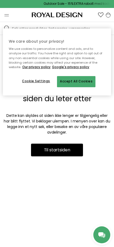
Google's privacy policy (70, 67)
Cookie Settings (36, 81)
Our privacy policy (36, 67)
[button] (100, 14)
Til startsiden (57, 150)
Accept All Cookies (76, 81)
